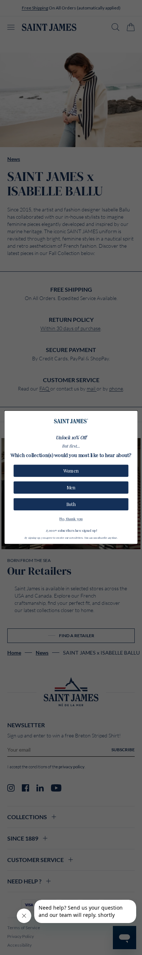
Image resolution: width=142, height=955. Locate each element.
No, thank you (71, 518)
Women (71, 471)
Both (71, 504)
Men (71, 488)
